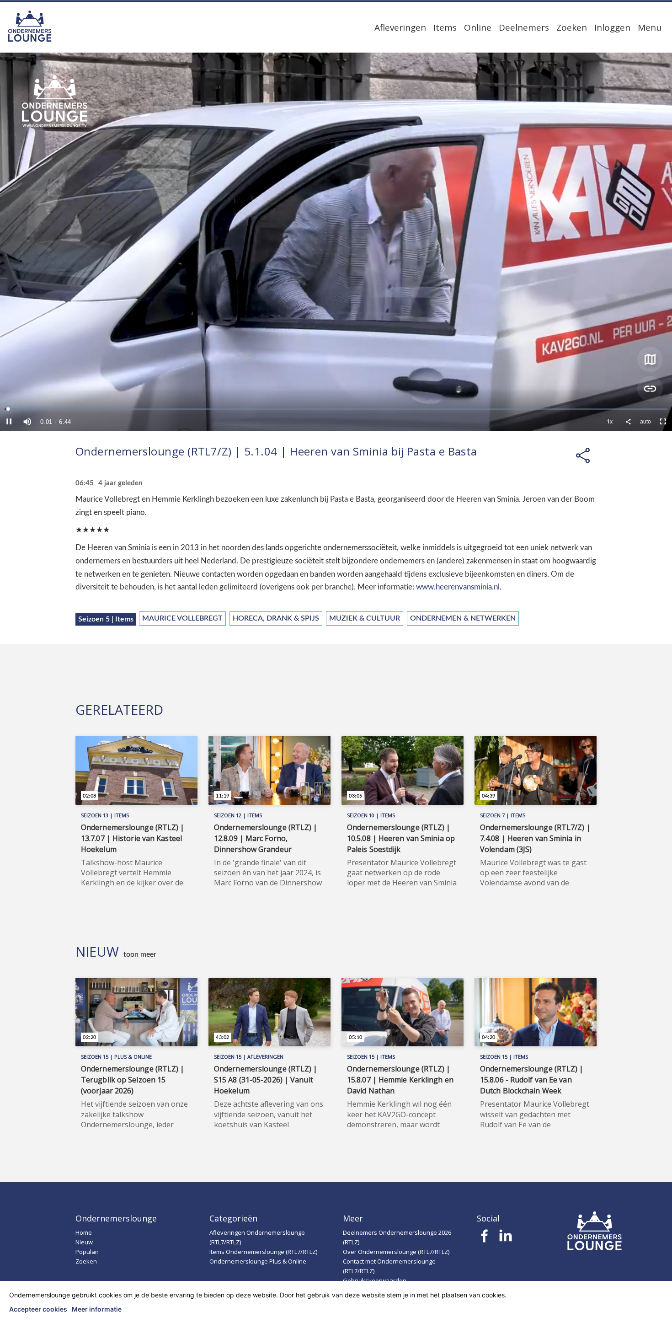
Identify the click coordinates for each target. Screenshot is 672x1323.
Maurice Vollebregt (182, 618)
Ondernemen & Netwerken (463, 618)
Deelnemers (524, 27)
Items (445, 27)
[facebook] (485, 1238)
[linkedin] (505, 1238)
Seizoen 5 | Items (105, 619)
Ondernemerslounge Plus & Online (257, 1261)
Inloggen (612, 27)
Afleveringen (400, 27)
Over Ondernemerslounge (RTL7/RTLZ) (396, 1252)
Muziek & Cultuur (364, 618)
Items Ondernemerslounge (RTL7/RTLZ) (263, 1252)
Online (477, 27)
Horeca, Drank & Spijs (276, 618)
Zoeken (571, 27)
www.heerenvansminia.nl (458, 587)
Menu (649, 27)
